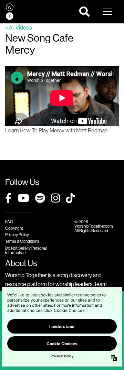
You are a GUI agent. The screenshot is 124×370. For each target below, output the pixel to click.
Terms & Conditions (22, 241)
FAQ (9, 221)
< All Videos (18, 27)
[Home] (9, 12)
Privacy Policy (17, 234)
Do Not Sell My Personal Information (25, 250)
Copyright (14, 228)
